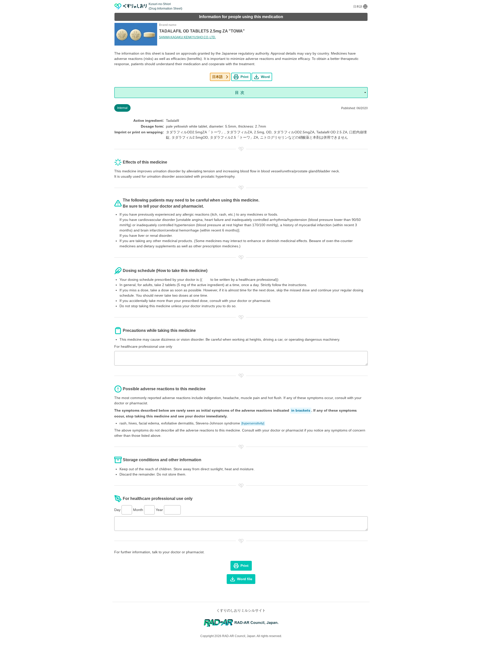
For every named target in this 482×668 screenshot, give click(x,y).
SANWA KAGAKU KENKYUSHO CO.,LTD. (187, 37)
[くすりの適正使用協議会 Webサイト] (241, 622)
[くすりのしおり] (130, 6)
